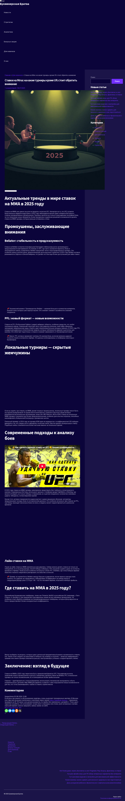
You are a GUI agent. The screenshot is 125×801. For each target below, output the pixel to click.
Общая (97, 142)
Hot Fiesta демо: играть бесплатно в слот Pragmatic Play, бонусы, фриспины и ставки (90, 771)
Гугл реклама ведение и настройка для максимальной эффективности (95, 777)
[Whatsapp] (6, 710)
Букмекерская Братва (14, 4)
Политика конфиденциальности (110, 798)
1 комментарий (10, 88)
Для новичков (9, 51)
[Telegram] (10, 710)
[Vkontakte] (13, 710)
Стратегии (8, 22)
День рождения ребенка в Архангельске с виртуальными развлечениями (94, 783)
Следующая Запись (8, 725)
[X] (20, 710)
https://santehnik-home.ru (58, 700)
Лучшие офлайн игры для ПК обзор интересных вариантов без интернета (94, 774)
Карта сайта (117, 796)
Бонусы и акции (10, 42)
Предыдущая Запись (8, 723)
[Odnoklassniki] (16, 710)
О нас (6, 61)
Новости (7, 12)
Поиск (93, 77)
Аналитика (8, 32)
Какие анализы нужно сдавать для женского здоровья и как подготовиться (93, 780)
